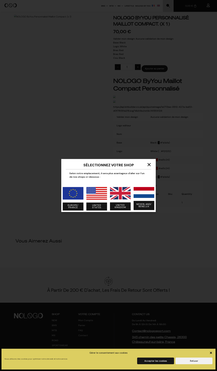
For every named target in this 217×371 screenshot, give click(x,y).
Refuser (194, 360)
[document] (108, 185)
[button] (210, 352)
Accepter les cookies (155, 360)
